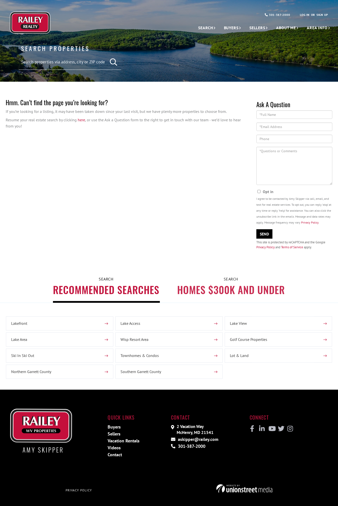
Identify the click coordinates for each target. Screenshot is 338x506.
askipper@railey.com (197, 439)
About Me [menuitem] (286, 27)
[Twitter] (280, 429)
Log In (304, 15)
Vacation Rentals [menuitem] (124, 441)
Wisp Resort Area (134, 339)
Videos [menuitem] (114, 448)
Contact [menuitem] (115, 454)
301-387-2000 (279, 15)
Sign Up (322, 15)
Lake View (238, 323)
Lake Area (19, 339)
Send (264, 233)
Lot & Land (239, 355)
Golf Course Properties (248, 339)
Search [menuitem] (205, 27)
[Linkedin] (261, 429)
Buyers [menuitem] (231, 27)
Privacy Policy (309, 222)
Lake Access (130, 323)
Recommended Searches (106, 289)
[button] (114, 62)
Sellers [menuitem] (257, 27)
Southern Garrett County (141, 371)
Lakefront (19, 323)
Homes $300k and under (231, 289)
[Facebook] (252, 429)
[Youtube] (271, 429)
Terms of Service (292, 247)
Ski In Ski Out (22, 355)
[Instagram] (289, 429)
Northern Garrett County (31, 371)
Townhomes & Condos (140, 355)
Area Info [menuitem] (317, 27)
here (81, 119)
